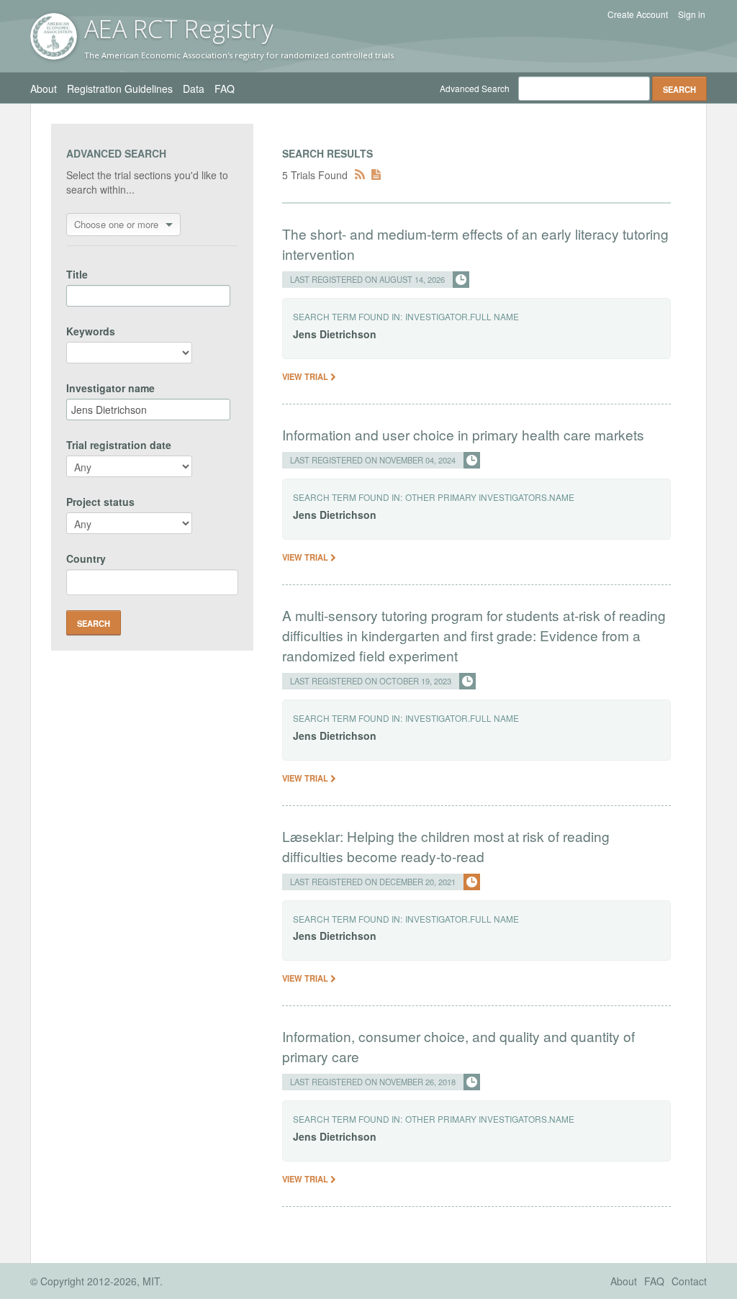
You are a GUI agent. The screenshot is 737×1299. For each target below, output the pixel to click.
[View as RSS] (360, 174)
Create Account (637, 14)
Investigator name (110, 388)
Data (193, 88)
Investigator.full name (462, 316)
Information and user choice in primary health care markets (463, 434)
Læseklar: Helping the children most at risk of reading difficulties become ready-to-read (446, 846)
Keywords (90, 331)
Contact (689, 1281)
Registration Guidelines (120, 88)
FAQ (224, 88)
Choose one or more (116, 224)
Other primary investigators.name (489, 497)
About (43, 88)
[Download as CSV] (376, 174)
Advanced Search (475, 88)
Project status (100, 501)
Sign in (691, 14)
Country (86, 558)
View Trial (306, 376)
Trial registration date (118, 445)
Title (77, 274)
